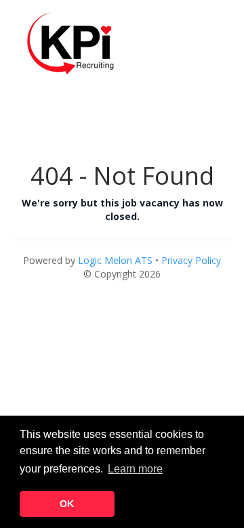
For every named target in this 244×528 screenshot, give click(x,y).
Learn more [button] (135, 469)
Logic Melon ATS (115, 260)
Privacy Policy (191, 260)
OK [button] (67, 503)
